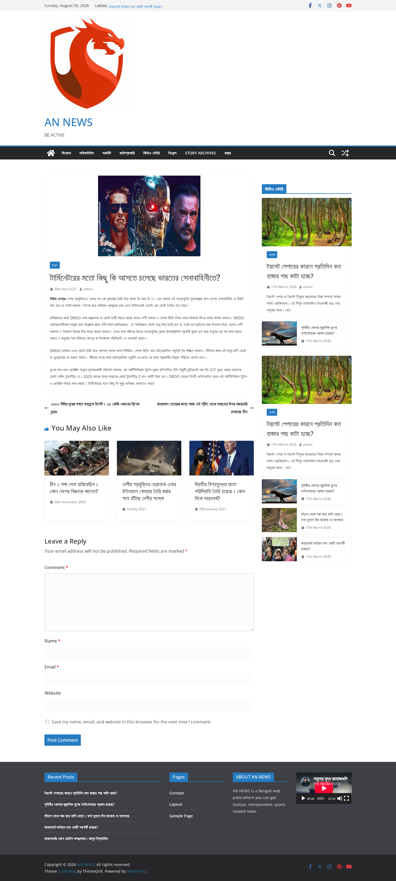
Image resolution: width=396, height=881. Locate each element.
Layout (175, 804)
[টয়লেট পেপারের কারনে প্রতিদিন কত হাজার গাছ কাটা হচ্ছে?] (307, 222)
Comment (56, 567)
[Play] (303, 798)
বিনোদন (66, 152)
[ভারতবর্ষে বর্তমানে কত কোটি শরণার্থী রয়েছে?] (279, 550)
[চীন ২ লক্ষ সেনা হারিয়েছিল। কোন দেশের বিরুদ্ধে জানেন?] (76, 444)
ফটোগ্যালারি (127, 152)
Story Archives (200, 152)
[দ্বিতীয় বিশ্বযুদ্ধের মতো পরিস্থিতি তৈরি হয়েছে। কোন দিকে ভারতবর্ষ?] (221, 444)
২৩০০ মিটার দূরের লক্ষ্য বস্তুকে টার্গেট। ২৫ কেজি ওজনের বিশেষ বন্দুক (95, 408)
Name (52, 641)
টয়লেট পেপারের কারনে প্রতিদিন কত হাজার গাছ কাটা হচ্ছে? (304, 271)
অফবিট (106, 152)
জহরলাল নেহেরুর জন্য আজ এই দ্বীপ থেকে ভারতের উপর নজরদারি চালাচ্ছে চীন (202, 408)
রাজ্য (228, 152)
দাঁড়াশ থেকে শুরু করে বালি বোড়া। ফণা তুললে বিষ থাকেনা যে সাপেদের (151, 5)
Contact (176, 792)
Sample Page (181, 815)
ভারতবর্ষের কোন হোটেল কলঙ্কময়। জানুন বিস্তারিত (76, 838)
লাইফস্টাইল (86, 152)
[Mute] (339, 798)
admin (88, 289)
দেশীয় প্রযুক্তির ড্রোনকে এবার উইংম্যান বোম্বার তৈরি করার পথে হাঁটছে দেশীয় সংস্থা (149, 491)
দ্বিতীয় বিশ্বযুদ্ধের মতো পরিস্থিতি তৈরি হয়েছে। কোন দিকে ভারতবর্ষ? (220, 491)
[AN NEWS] (50, 153)
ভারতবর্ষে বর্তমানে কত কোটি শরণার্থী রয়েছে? (323, 546)
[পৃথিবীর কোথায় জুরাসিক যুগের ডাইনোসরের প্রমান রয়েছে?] (279, 334)
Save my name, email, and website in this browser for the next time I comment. (131, 722)
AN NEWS (68, 122)
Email (51, 667)
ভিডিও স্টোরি (151, 152)
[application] (324, 788)
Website (52, 693)
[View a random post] (345, 153)
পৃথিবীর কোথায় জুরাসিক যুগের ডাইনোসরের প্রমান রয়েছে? (319, 330)
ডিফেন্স (172, 152)
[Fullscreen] (346, 798)
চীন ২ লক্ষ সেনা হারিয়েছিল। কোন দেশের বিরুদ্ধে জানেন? (74, 488)
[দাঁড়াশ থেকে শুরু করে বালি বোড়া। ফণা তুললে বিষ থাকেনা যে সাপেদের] (279, 521)
